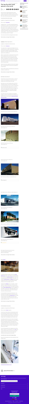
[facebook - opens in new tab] (12, 397)
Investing (7, 3)
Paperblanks (8, 22)
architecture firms (12, 295)
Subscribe (14, 395)
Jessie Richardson (8, 370)
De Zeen (7, 310)
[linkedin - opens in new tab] (14, 397)
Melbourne (11, 279)
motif (15, 329)
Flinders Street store (6, 279)
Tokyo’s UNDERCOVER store (7, 287)
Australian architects (10, 276)
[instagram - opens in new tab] (15, 397)
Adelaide (4, 259)
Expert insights (3, 3)
